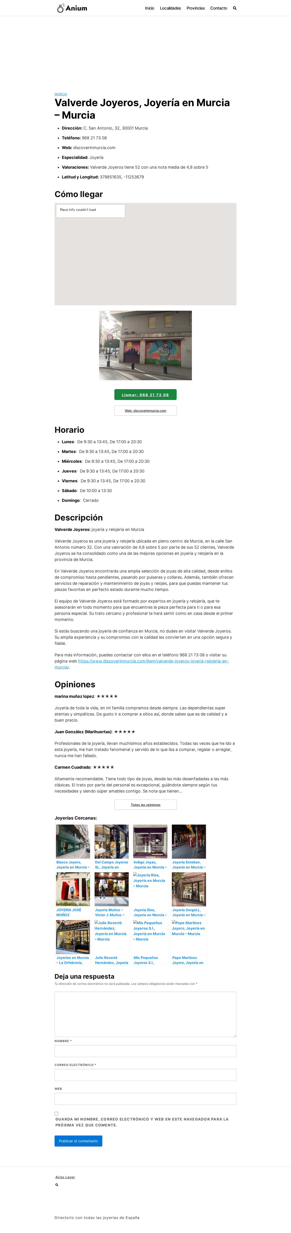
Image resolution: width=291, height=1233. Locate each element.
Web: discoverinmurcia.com (145, 411)
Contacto (218, 8)
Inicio (149, 8)
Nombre (63, 1041)
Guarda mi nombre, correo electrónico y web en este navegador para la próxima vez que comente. (142, 1122)
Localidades (170, 8)
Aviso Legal (65, 1177)
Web (58, 1088)
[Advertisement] (145, 50)
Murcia (61, 94)
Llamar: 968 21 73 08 (145, 395)
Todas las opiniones (146, 805)
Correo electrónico (75, 1065)
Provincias (196, 8)
